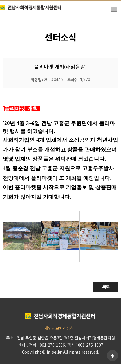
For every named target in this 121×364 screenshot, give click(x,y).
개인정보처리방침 (59, 328)
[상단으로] (112, 355)
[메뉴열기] (114, 9)
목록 (105, 287)
